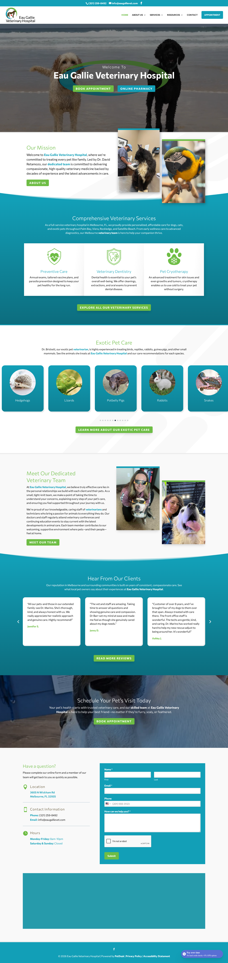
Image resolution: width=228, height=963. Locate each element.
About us (37, 183)
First (106, 779)
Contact (192, 15)
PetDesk (119, 956)
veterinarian (80, 349)
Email (108, 785)
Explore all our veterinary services (114, 307)
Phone (108, 798)
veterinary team (108, 232)
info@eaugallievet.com (51, 819)
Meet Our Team (43, 542)
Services (155, 15)
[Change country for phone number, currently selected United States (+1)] (107, 804)
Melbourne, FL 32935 (43, 796)
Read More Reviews (114, 658)
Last (156, 779)
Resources (173, 15)
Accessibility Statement (156, 956)
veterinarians (94, 509)
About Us (137, 15)
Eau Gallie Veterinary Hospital (65, 155)
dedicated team (59, 164)
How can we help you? (117, 811)
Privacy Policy (134, 956)
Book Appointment (114, 721)
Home (124, 15)
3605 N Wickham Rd (42, 792)
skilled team (139, 707)
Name (108, 769)
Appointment (212, 15)
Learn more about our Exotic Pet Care (114, 429)
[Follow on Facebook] (114, 949)
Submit (111, 855)
